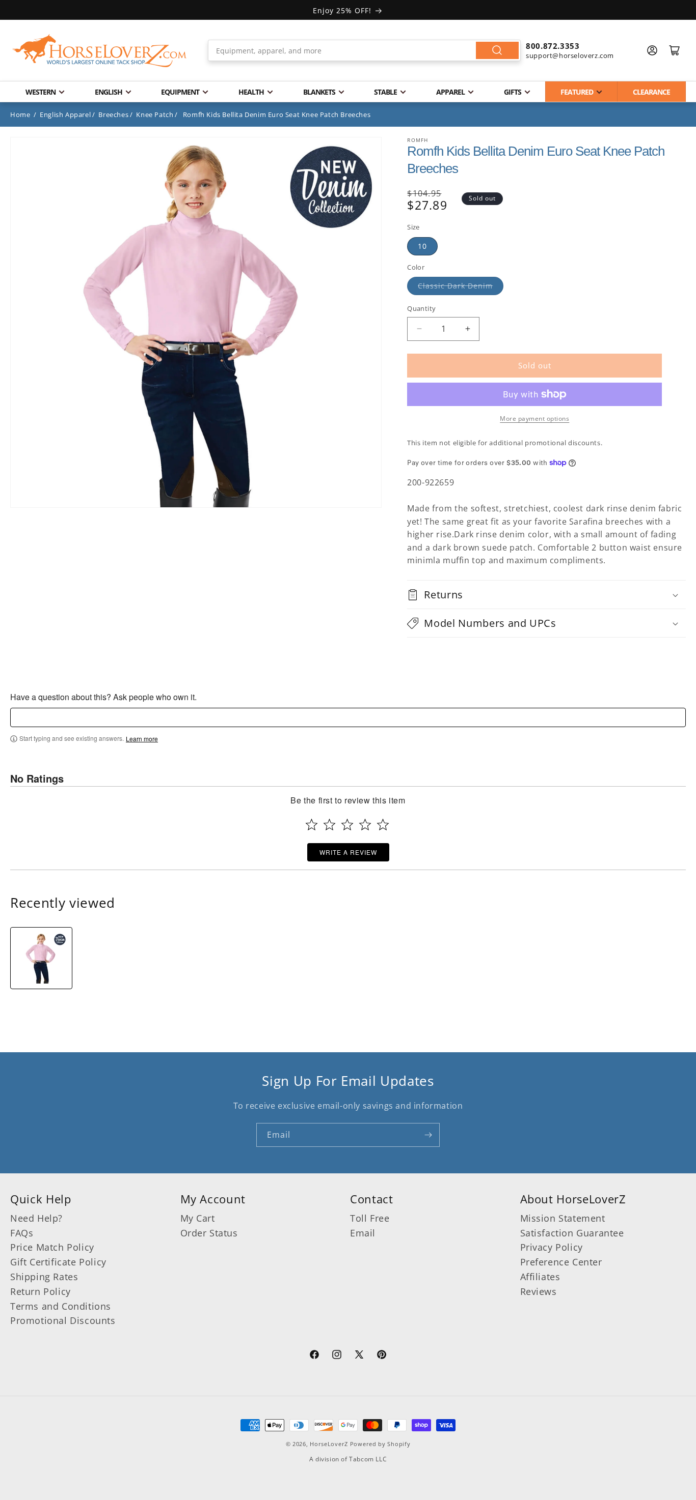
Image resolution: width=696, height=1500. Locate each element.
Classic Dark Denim (455, 286)
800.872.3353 (552, 46)
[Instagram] (337, 1356)
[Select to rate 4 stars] (365, 824)
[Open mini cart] (674, 50)
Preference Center (561, 1262)
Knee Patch (154, 114)
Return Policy (40, 1291)
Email (363, 1233)
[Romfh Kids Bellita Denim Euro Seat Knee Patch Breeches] (41, 958)
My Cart (197, 1218)
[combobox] (364, 50)
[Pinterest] (381, 1356)
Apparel (450, 92)
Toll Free (369, 1218)
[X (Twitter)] (359, 1356)
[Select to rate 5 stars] (383, 824)
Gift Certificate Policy (58, 1262)
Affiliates (540, 1277)
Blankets (319, 92)
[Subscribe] (428, 1135)
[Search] (497, 50)
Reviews (538, 1291)
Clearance (651, 92)
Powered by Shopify (380, 1444)
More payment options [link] (534, 418)
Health (251, 92)
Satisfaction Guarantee (572, 1233)
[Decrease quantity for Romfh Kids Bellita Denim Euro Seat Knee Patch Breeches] (419, 329)
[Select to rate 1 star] (311, 824)
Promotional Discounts (63, 1320)
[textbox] (348, 717)
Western (40, 92)
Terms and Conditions (60, 1306)
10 (422, 246)
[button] (546, 595)
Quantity (421, 308)
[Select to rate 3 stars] (347, 824)
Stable (385, 92)
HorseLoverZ (329, 1444)
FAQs (21, 1233)
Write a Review (348, 852)
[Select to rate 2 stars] (329, 824)
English (108, 92)
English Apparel (65, 114)
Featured (576, 92)
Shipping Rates (44, 1277)
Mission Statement (562, 1218)
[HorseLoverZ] (99, 50)
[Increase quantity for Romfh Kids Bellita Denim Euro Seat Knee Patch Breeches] (467, 329)
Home (20, 114)
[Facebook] (314, 1356)
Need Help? (36, 1218)
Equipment (180, 92)
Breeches (113, 114)
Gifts (512, 92)
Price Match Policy (52, 1247)
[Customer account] (652, 50)
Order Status (209, 1233)
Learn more (142, 739)
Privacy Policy (551, 1247)
